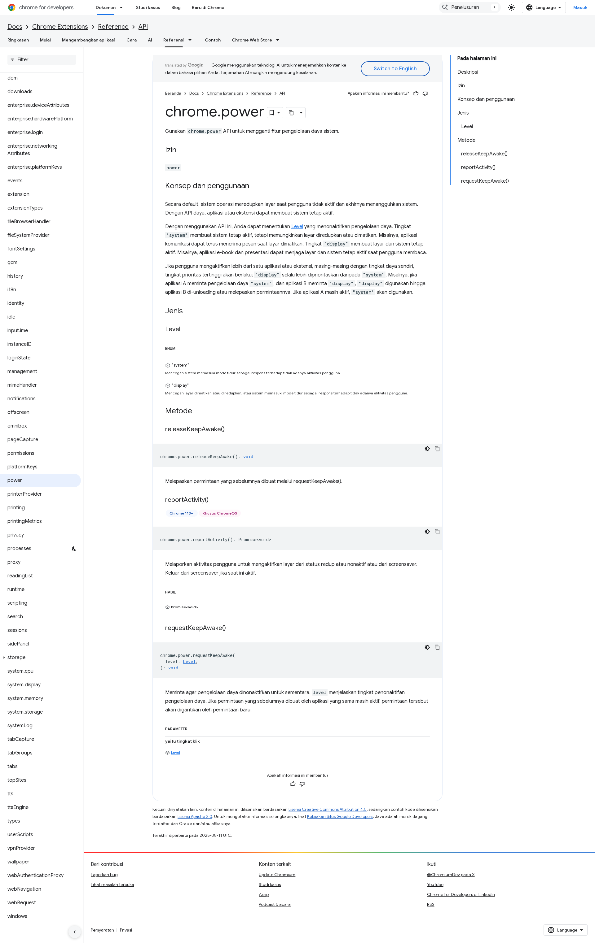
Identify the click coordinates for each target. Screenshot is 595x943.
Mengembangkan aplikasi (88, 40)
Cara (131, 40)
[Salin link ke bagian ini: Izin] (182, 150)
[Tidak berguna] (425, 93)
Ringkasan (18, 40)
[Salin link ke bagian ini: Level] (186, 329)
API (143, 27)
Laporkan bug (104, 874)
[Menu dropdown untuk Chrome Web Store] (279, 40)
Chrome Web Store (252, 40)
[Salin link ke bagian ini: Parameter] (193, 728)
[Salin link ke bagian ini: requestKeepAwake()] (232, 628)
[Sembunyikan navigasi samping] (74, 932)
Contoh (213, 40)
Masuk (580, 7)
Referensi (173, 40)
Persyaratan (102, 930)
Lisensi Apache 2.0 (195, 816)
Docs (14, 27)
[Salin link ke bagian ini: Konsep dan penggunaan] (255, 186)
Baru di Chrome (208, 7)
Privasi (126, 930)
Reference (113, 27)
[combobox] (470, 7)
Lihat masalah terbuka (112, 884)
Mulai (45, 40)
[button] (40, 657)
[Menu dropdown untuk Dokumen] (123, 7)
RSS (430, 904)
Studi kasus (148, 7)
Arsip (264, 894)
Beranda (173, 93)
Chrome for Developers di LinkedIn (461, 894)
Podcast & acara (275, 904)
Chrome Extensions (60, 27)
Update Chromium (277, 874)
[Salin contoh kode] (437, 449)
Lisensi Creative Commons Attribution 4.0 (328, 809)
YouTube (435, 884)
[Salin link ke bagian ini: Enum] (181, 347)
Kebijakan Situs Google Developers (340, 816)
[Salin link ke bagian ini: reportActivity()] (215, 500)
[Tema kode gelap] (427, 449)
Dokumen (106, 7)
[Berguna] (416, 93)
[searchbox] (41, 60)
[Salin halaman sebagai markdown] (291, 112)
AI (150, 40)
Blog (176, 7)
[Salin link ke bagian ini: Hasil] (182, 591)
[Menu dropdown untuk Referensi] (191, 40)
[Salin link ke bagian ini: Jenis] (189, 311)
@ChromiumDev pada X (451, 874)
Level (297, 227)
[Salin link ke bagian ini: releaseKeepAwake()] (231, 429)
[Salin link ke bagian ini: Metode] (198, 411)
